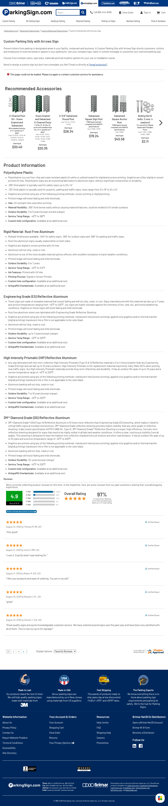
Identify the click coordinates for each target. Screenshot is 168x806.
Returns (53, 737)
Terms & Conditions (12, 742)
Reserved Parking (83, 21)
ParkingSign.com (11, 31)
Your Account (56, 722)
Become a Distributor (143, 732)
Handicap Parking (58, 21)
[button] (160, 798)
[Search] (83, 12)
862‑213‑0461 (69, 783)
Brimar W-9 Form (141, 727)
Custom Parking (8, 21)
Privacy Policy (9, 727)
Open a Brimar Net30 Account (148, 722)
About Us (7, 722)
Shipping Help (104, 732)
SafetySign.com (133, 786)
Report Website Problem (15, 737)
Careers (101, 737)
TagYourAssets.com (143, 788)
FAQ (99, 727)
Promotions (103, 742)
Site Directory (9, 753)
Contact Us (8, 732)
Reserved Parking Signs (29, 31)
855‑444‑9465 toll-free (56, 783)
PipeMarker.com (129, 788)
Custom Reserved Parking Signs (54, 31)
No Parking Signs (33, 21)
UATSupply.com (116, 790)
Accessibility (9, 748)
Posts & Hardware (158, 21)
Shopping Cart (56, 727)
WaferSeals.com (131, 790)
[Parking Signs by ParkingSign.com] (26, 16)
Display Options (44, 651)
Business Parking (133, 21)
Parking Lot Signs (108, 21)
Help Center (103, 722)
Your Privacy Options (59, 742)
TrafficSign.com (116, 788)
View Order (54, 732)
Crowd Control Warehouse (149, 786)
